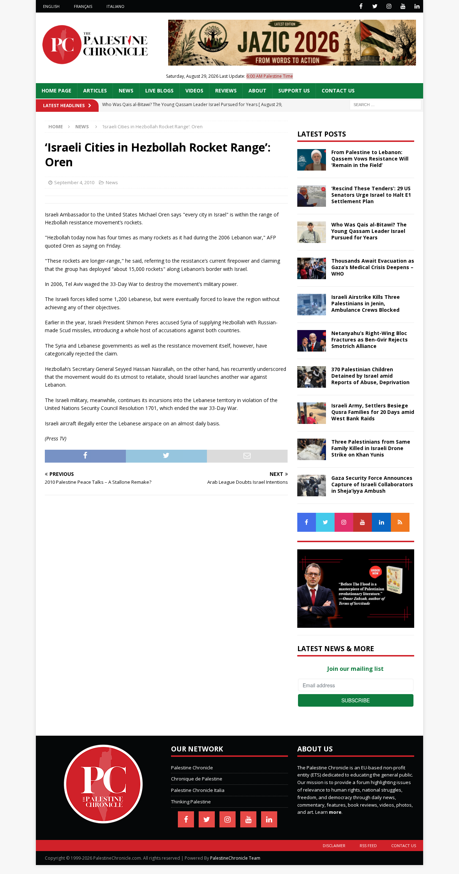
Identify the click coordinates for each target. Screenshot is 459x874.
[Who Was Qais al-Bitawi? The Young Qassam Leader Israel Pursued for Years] (311, 232)
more (335, 812)
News (126, 90)
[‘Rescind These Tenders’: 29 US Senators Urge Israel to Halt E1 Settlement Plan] (311, 196)
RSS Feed (368, 845)
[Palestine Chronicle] (103, 819)
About (257, 90)
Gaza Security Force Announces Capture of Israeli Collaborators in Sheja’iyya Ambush (372, 484)
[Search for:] (385, 104)
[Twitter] (375, 6)
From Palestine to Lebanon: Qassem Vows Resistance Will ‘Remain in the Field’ (369, 158)
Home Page (56, 90)
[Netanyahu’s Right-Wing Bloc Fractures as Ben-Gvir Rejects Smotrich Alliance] (311, 341)
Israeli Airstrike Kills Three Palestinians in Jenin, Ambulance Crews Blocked (365, 303)
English (51, 6)
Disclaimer (334, 845)
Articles (95, 90)
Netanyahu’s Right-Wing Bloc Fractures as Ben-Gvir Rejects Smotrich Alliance (369, 339)
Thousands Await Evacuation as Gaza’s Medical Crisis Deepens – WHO (372, 267)
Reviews (226, 90)
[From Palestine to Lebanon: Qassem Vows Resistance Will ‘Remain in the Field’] (311, 160)
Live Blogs (159, 90)
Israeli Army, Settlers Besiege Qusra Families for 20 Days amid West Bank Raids (372, 412)
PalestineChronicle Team (235, 858)
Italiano (115, 6)
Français (83, 6)
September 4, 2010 (74, 182)
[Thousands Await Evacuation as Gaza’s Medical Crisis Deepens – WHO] (311, 268)
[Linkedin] (417, 6)
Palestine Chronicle (192, 767)
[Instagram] (389, 6)
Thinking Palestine (191, 801)
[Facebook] (361, 6)
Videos (194, 90)
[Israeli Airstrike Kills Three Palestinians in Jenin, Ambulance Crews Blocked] (311, 304)
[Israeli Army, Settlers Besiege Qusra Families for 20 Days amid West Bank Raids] (311, 413)
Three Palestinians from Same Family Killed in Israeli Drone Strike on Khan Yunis (370, 448)
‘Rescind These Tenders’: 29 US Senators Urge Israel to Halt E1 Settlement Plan (371, 195)
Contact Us (338, 90)
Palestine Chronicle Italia (197, 790)
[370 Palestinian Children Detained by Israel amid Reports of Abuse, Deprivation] (311, 377)
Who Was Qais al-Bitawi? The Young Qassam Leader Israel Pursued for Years (369, 231)
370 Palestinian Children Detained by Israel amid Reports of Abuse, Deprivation (370, 376)
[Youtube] (403, 6)
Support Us (294, 90)
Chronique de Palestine (196, 778)
